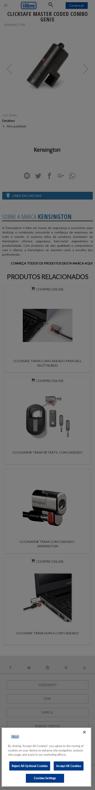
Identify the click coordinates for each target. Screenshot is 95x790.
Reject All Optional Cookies (30, 766)
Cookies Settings (45, 778)
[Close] (84, 732)
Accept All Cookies (68, 766)
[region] (46, 757)
